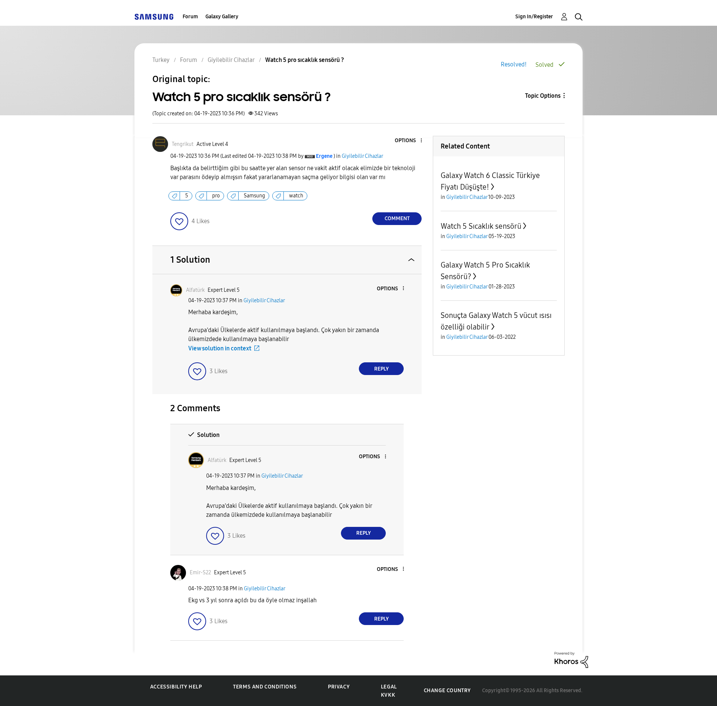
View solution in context (219, 348)
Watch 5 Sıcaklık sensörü (481, 226)
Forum (190, 16)
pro (216, 196)
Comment (397, 218)
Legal (389, 687)
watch (296, 196)
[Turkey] (153, 16)
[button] (409, 140)
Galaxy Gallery (221, 16)
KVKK (388, 695)
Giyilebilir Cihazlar (362, 156)
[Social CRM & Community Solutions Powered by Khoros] (571, 659)
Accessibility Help (176, 687)
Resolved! (514, 64)
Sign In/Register (534, 16)
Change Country (447, 690)
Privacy (339, 687)
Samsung (254, 196)
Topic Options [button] (543, 95)
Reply (381, 369)
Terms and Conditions (265, 687)
